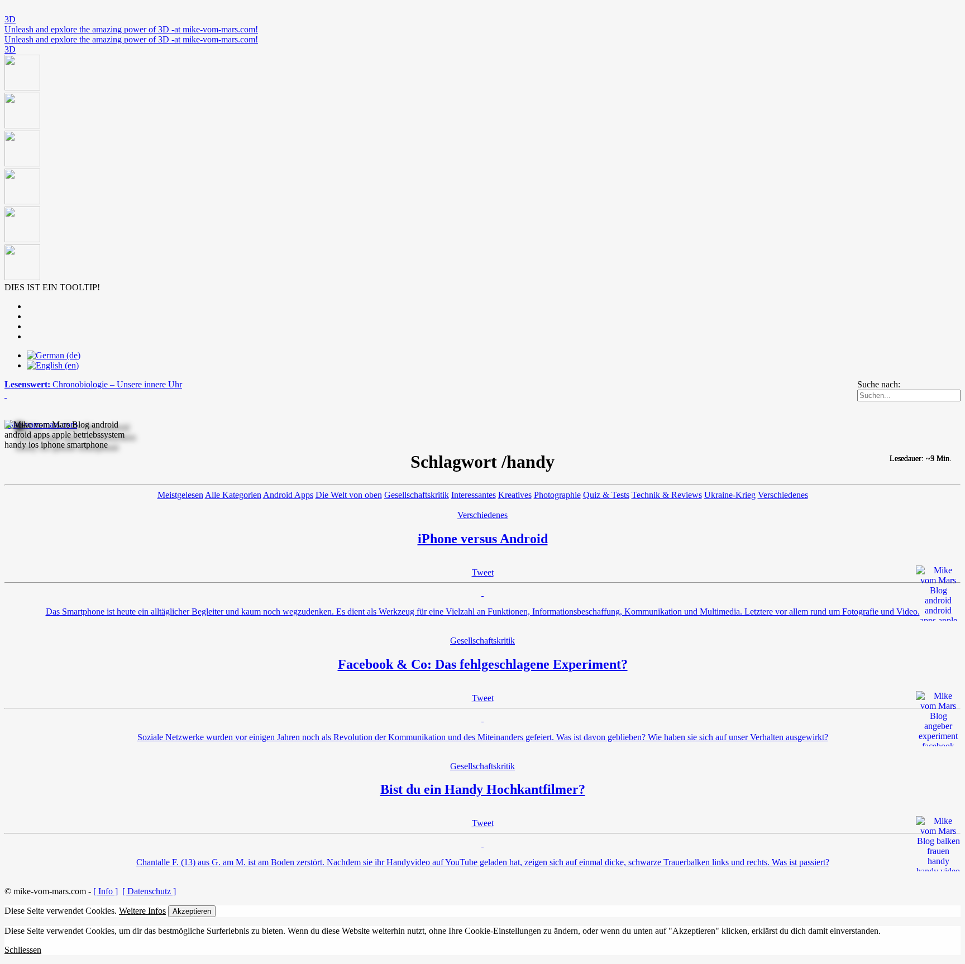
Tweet (483, 572)
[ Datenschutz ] (149, 891)
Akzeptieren (192, 911)
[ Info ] (105, 891)
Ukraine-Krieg (730, 495)
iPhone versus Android (483, 538)
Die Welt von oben (349, 495)
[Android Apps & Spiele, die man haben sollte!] (482, 168)
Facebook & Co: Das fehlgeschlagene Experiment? (483, 664)
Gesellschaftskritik (416, 495)
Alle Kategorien (233, 495)
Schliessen (22, 950)
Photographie (557, 495)
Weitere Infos (142, 910)
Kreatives (515, 495)
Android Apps (288, 495)
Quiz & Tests (606, 495)
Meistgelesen (180, 495)
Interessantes (473, 495)
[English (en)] (53, 365)
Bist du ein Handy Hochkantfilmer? (482, 789)
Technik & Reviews (667, 495)
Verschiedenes (783, 495)
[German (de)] (53, 355)
